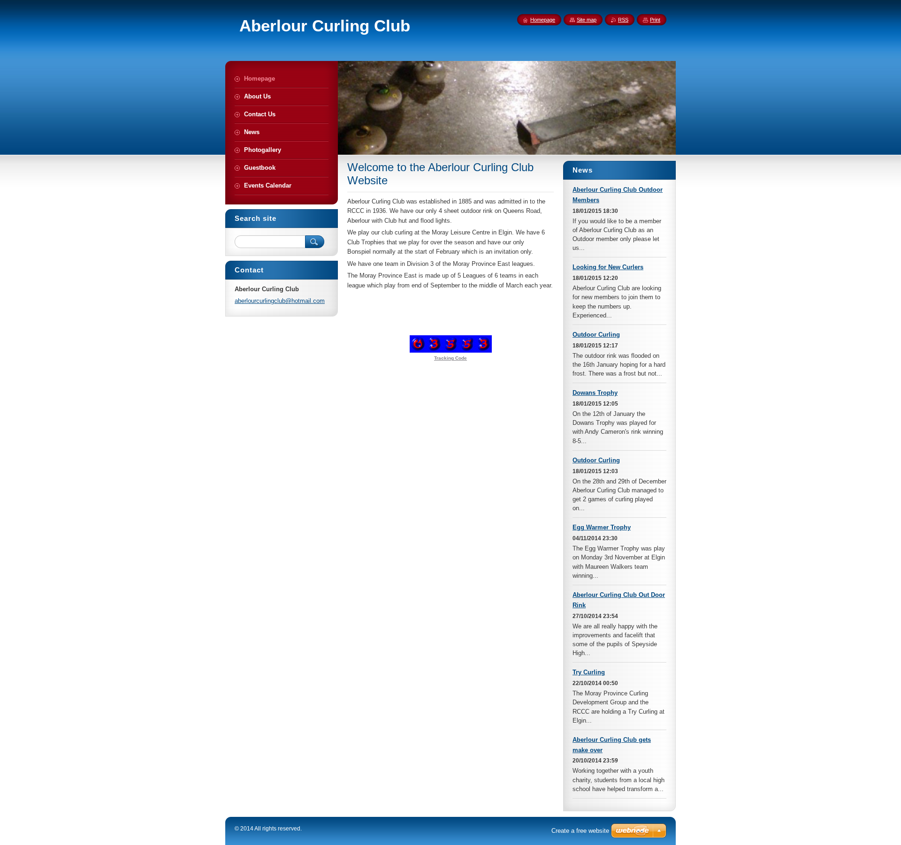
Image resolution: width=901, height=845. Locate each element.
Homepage (542, 20)
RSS (623, 20)
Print (655, 20)
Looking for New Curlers (608, 267)
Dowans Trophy (595, 392)
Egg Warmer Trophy (602, 527)
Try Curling (589, 672)
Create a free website (580, 830)
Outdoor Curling (596, 334)
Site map (586, 20)
